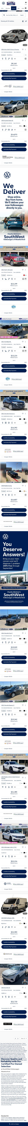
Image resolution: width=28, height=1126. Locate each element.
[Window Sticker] (26, 279)
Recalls (25, 1120)
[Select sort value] (25, 21)
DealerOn (10, 1117)
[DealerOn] (5, 1115)
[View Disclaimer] (15, 58)
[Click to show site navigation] (25, 8)
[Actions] (25, 49)
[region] (14, 70)
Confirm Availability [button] (9, 74)
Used (23, 8)
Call (2, 8)
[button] (26, 36)
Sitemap (14, 1117)
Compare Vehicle (8, 91)
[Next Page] (18, 1038)
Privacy (17, 1117)
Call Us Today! (14, 1124)
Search (21, 15)
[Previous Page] (15, 1038)
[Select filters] (23, 21)
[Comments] (26, 59)
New (18, 8)
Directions (8, 8)
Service (13, 8)
